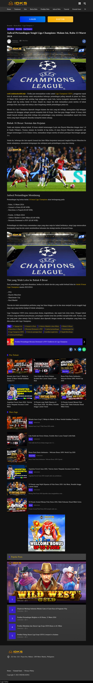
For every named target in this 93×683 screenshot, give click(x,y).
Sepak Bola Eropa (67, 332)
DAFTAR (60, 19)
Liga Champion (28, 29)
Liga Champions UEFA (64, 94)
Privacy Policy (29, 671)
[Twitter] (75, 349)
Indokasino (15, 40)
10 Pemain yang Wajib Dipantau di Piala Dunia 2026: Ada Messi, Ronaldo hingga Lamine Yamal (46, 404)
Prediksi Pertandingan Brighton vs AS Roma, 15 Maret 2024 (36, 617)
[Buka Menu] (79, 3)
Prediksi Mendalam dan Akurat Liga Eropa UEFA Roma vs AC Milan (39, 626)
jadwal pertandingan (52, 329)
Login (2, 682)
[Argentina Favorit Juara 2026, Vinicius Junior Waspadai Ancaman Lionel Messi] (19, 392)
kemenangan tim (68, 329)
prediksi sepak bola (52, 332)
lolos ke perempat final (35, 332)
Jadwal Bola (11, 29)
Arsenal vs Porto (31, 326)
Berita (10, 371)
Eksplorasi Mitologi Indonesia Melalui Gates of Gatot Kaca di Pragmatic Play (42, 609)
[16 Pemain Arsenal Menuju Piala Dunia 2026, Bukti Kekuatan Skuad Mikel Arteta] (73, 392)
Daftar (6, 682)
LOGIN (32, 19)
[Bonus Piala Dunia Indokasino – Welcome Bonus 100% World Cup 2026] (73, 366)
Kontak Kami (17, 671)
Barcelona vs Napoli (16, 329)
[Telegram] (80, 349)
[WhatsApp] (84, 349)
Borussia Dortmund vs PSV (34, 329)
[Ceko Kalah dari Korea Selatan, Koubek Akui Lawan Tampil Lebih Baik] (46, 366)
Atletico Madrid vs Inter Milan (49, 326)
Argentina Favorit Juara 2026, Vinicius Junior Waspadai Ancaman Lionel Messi (19, 404)
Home (9, 671)
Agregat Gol (18, 326)
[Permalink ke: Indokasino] (9, 41)
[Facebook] (71, 349)
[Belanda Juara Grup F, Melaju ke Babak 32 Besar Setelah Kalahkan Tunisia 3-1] (19, 366)
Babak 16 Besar (67, 326)
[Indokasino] (17, 3)
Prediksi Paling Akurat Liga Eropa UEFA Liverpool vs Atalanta (37, 634)
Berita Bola (19, 29)
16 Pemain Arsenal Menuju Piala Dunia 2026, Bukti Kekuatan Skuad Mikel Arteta (72, 404)
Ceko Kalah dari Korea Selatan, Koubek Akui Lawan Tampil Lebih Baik (45, 378)
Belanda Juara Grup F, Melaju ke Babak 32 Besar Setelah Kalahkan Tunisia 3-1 (18, 378)
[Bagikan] (84, 41)
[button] (84, 3)
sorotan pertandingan (16, 335)
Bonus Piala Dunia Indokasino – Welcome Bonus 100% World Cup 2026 (72, 378)
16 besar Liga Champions (38, 199)
